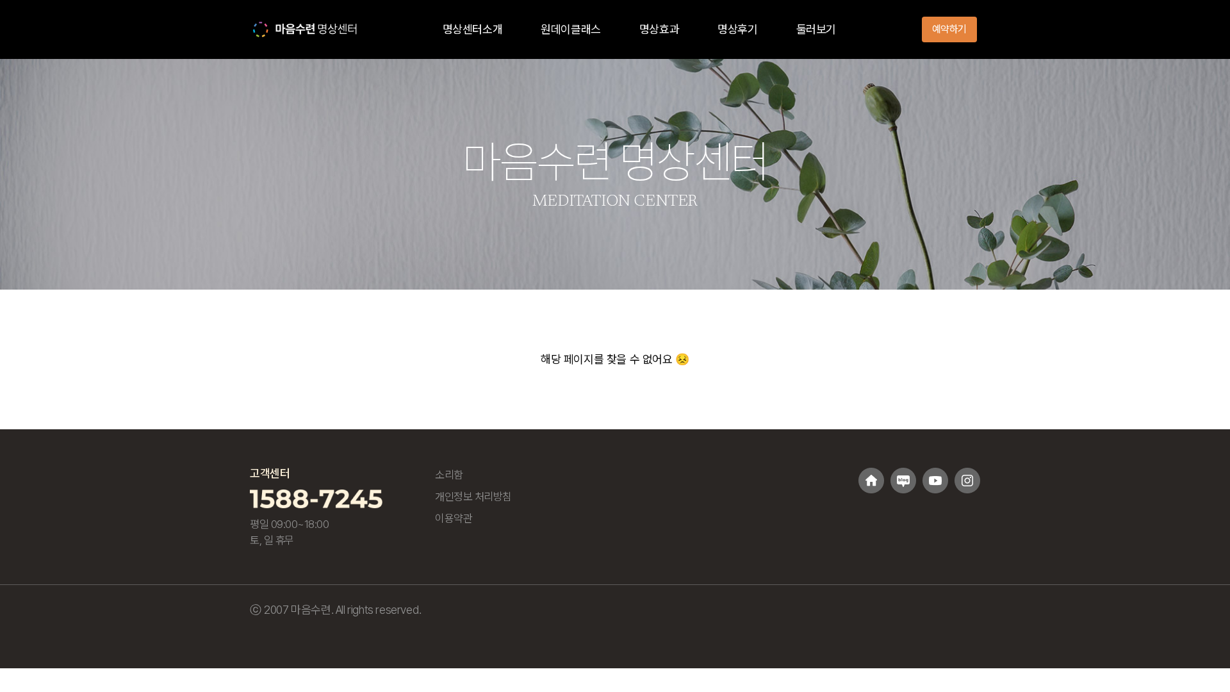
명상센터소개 (473, 29)
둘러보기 (816, 29)
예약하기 (949, 29)
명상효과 (659, 29)
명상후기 (737, 29)
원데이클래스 (571, 29)
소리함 (449, 474)
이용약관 (453, 518)
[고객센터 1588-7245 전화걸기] (316, 498)
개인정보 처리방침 (473, 496)
